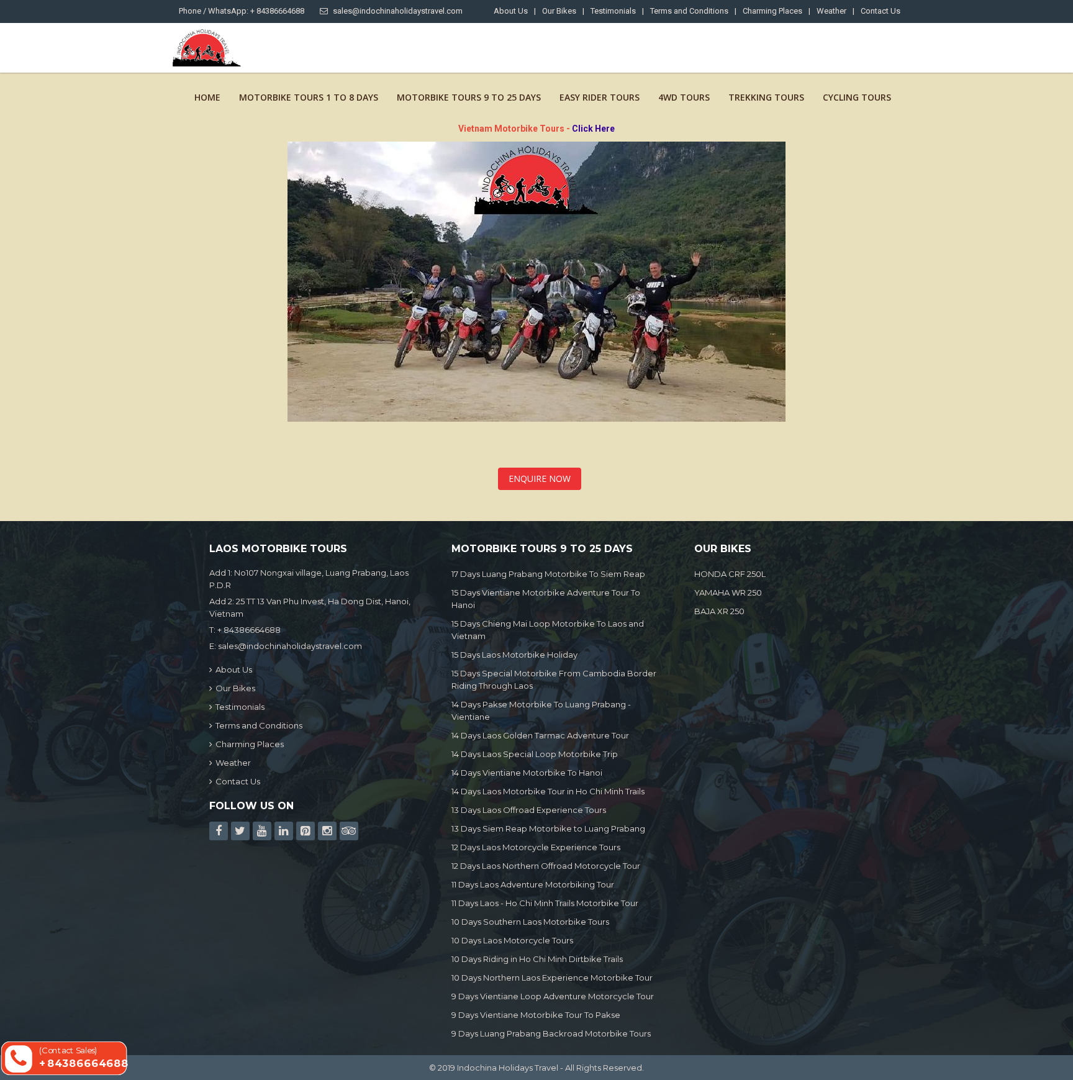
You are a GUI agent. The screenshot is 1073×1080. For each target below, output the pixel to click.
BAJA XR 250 (719, 611)
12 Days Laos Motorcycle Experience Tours (535, 847)
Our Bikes (559, 11)
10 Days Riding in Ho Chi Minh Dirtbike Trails (537, 959)
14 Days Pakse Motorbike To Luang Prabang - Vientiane (541, 710)
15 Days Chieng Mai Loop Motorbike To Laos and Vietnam (547, 630)
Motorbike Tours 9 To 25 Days (469, 97)
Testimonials (613, 11)
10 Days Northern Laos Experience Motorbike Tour (552, 977)
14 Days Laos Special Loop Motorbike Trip (534, 754)
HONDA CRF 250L (730, 574)
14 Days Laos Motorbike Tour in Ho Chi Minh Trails (548, 791)
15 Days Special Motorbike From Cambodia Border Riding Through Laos (553, 679)
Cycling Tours (857, 97)
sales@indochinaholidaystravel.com (398, 11)
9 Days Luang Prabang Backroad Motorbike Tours (551, 1033)
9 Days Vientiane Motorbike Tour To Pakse (535, 1015)
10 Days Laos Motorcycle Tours (512, 940)
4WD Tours (684, 97)
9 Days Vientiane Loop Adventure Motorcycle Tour (552, 996)
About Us (511, 11)
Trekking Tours (766, 97)
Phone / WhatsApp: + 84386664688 (241, 11)
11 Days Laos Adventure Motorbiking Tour (532, 884)
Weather (831, 11)
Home (207, 97)
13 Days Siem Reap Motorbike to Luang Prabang (548, 828)
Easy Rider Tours (599, 97)
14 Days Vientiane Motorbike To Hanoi (526, 773)
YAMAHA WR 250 (728, 592)
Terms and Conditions (689, 11)
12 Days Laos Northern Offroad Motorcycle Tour (545, 866)
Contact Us (880, 11)
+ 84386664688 (249, 630)
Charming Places (772, 11)
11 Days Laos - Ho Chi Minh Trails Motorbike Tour (544, 903)
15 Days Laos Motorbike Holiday (514, 655)
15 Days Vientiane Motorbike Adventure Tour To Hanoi (545, 599)
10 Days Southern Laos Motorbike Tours (530, 922)
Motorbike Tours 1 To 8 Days (308, 97)
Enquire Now (540, 478)
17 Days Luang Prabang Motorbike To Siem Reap (548, 574)
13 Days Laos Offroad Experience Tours (528, 810)
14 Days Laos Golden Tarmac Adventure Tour (540, 735)
